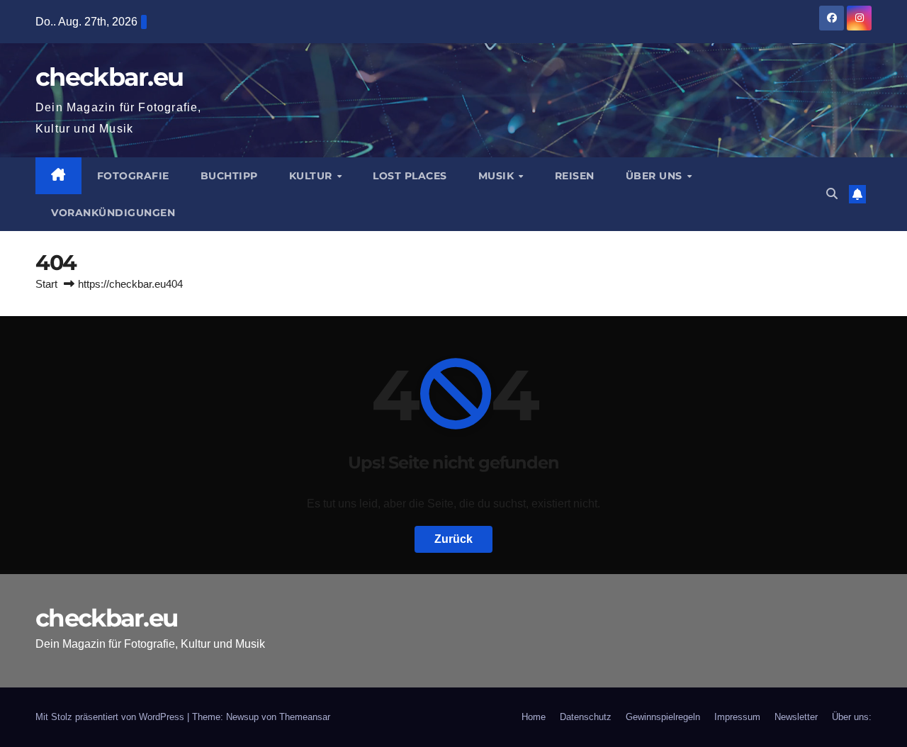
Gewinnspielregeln (663, 717)
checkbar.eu (109, 77)
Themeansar (304, 717)
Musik (497, 175)
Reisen (575, 175)
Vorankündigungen (113, 212)
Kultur (312, 175)
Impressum (737, 717)
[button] (832, 194)
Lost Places (410, 175)
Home (534, 717)
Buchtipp (229, 175)
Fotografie (133, 175)
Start (46, 284)
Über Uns (656, 175)
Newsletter (796, 717)
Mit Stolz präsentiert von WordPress (111, 717)
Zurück (453, 539)
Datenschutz (586, 717)
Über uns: (852, 717)
